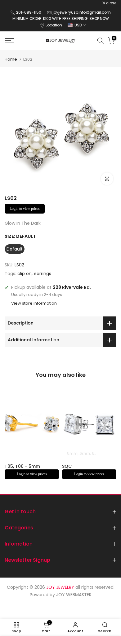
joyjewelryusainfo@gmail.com (82, 12)
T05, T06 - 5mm (22, 466)
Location (54, 25)
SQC (67, 466)
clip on (24, 273)
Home (11, 59)
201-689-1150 (29, 12)
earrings (42, 273)
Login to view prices (25, 208)
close (110, 3)
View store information (34, 303)
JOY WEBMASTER (74, 595)
